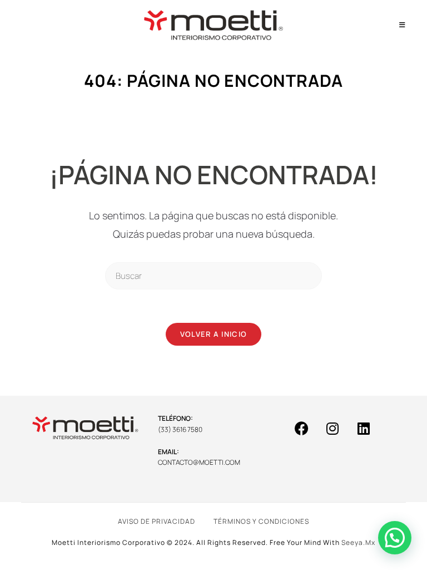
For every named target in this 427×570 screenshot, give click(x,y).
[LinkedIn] (364, 428)
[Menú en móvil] (402, 25)
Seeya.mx (358, 542)
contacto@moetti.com (199, 462)
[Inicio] (165, 101)
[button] (394, 537)
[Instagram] (332, 428)
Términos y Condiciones (261, 521)
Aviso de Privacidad (156, 521)
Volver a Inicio (213, 334)
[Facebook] (301, 428)
